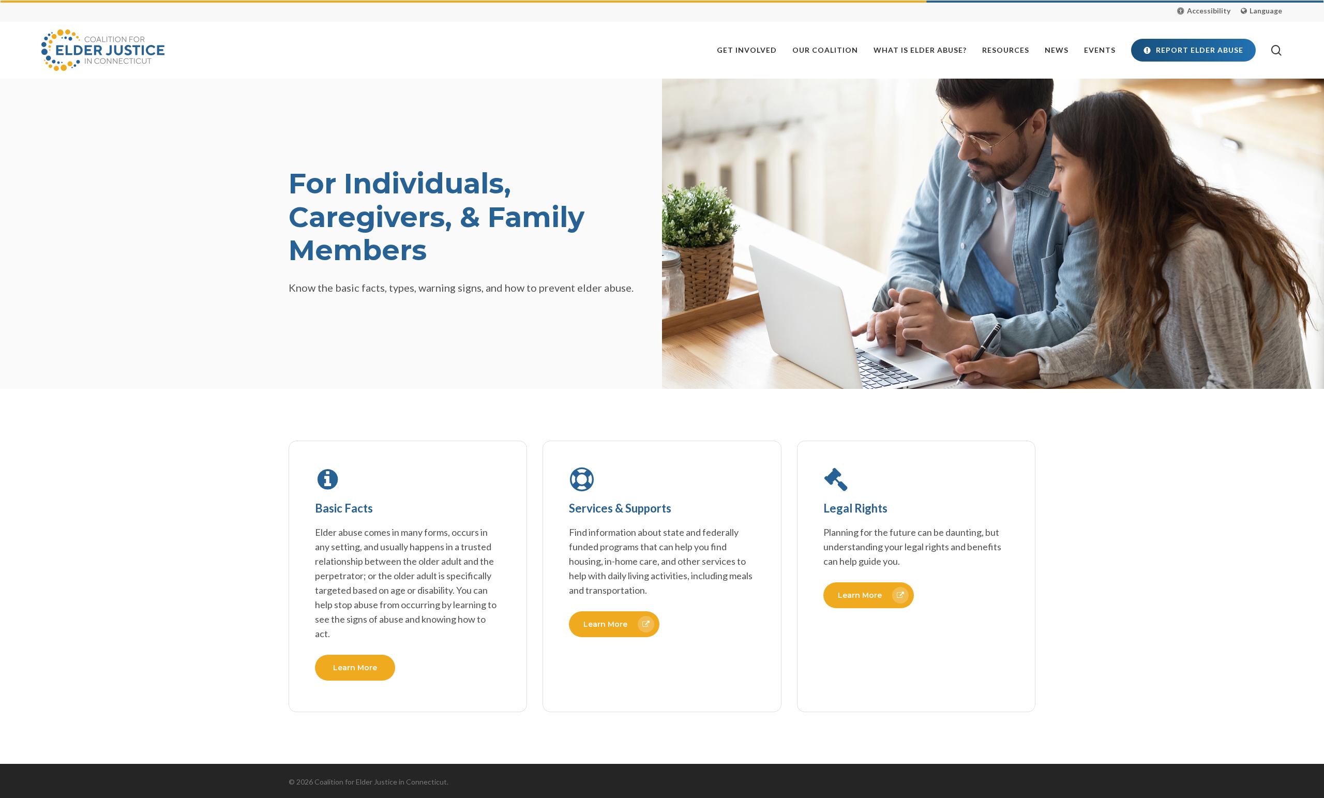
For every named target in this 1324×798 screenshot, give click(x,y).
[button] (1203, 11)
